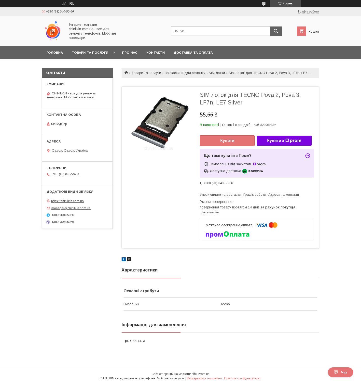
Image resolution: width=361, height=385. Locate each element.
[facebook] (124, 260)
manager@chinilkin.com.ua (71, 208)
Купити (227, 141)
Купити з (275, 141)
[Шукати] (276, 31)
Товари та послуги (90, 52)
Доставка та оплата (193, 52)
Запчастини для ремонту (185, 73)
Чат (344, 372)
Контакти (155, 52)
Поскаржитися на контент (204, 378)
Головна (54, 52)
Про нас (130, 52)
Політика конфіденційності (243, 378)
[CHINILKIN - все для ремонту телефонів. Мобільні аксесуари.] (52, 40)
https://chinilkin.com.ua (67, 201)
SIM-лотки (217, 73)
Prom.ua (203, 374)
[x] (129, 260)
